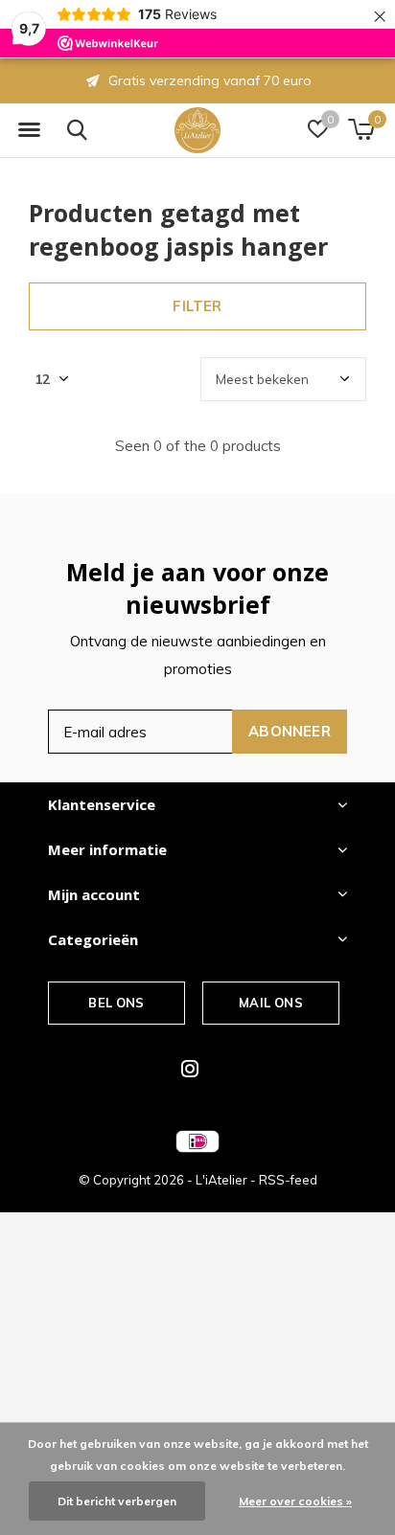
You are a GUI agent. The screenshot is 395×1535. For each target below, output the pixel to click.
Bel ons (116, 1002)
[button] (29, 130)
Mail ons (270, 1002)
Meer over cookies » (295, 1501)
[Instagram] (189, 1069)
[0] (361, 129)
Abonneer (289, 731)
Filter (197, 306)
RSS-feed (288, 1179)
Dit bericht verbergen (117, 1501)
